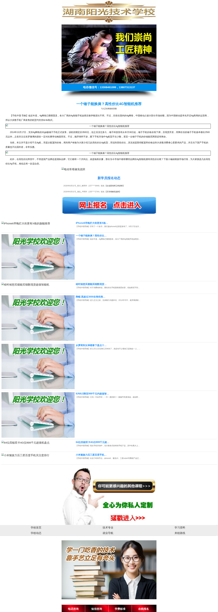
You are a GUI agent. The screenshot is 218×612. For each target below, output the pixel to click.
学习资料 (180, 527)
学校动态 (36, 533)
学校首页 (36, 527)
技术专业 (108, 527)
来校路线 (180, 533)
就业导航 (108, 533)
